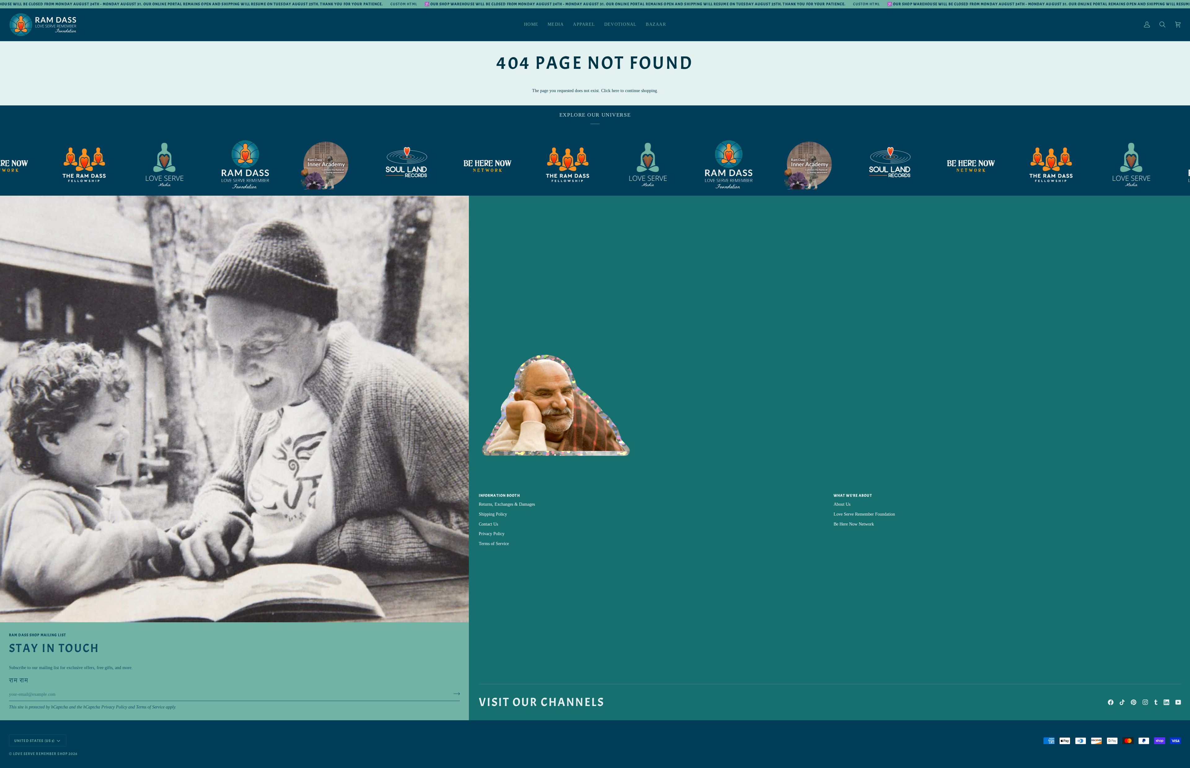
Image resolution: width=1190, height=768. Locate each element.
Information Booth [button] (499, 495)
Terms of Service (150, 707)
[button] (555, 24)
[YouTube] (1178, 702)
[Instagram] (1145, 702)
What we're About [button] (853, 495)
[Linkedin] (1166, 702)
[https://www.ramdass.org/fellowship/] (500, 164)
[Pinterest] (1133, 702)
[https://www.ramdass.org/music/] (339, 164)
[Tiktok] (1122, 702)
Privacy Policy (114, 707)
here (615, 90)
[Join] (455, 694)
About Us (842, 504)
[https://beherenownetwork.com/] (419, 164)
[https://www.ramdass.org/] (178, 164)
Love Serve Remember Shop (40, 753)
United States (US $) (34, 740)
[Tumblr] (1155, 702)
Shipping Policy (493, 514)
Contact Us (488, 524)
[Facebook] (1110, 702)
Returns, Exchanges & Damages (507, 504)
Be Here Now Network (854, 524)
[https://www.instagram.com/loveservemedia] (97, 164)
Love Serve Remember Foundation (864, 514)
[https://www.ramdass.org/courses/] (258, 164)
